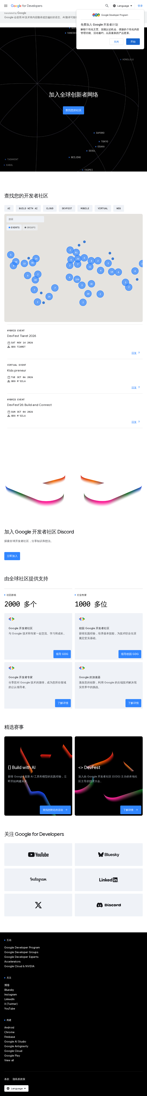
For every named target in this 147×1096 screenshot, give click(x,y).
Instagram (10, 994)
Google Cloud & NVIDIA (19, 966)
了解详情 (63, 703)
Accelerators (12, 961)
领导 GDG (62, 654)
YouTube (9, 1008)
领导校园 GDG (130, 654)
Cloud (49, 208)
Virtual (103, 208)
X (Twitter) (11, 1004)
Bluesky (9, 989)
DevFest (67, 208)
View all (9, 1060)
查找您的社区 (73, 110)
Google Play (12, 1055)
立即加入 (12, 556)
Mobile (85, 208)
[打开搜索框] (107, 6)
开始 (133, 41)
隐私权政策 (19, 1079)
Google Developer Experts (21, 957)
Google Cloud (13, 1051)
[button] (77, 276)
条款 (6, 1079)
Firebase (9, 1037)
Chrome (9, 1032)
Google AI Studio (15, 1041)
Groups (31, 227)
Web (119, 208)
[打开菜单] (5, 6)
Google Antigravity (16, 1046)
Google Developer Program (22, 947)
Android (9, 1027)
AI (9, 208)
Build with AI (28, 208)
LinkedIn (9, 999)
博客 (7, 985)
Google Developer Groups (21, 952)
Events (15, 227)
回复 (134, 353)
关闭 (116, 41)
